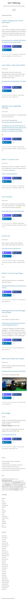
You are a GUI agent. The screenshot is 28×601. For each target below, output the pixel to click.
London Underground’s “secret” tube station (12, 21)
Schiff (24, 487)
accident (4, 479)
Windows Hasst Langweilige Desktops (11, 107)
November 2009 (5, 582)
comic (6, 262)
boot (13, 481)
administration (10, 479)
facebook (23, 482)
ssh (19, 488)
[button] (6, 46)
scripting (3, 488)
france (3, 484)
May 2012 (4, 557)
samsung (21, 486)
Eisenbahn (15, 54)
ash (15, 478)
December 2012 (5, 553)
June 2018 (4, 541)
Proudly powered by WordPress (8, 598)
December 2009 (5, 580)
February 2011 (5, 564)
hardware (4, 510)
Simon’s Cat (6, 236)
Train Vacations (7, 197)
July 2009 (4, 589)
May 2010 (4, 573)
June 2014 (4, 548)
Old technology (19, 347)
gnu (11, 484)
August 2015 (4, 546)
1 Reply (3, 277)
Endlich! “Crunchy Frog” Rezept (12, 273)
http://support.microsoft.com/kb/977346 (12, 122)
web (22, 489)
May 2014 (4, 550)
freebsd (7, 484)
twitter (3, 489)
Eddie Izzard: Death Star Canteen (13, 359)
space (8, 187)
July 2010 (4, 569)
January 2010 (4, 578)
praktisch (4, 521)
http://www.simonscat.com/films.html (11, 248)
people (3, 519)
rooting (15, 486)
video (14, 262)
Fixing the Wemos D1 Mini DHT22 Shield (10, 470)
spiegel (17, 488)
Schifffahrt (4, 523)
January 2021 (4, 537)
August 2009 (4, 587)
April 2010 (4, 575)
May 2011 (4, 562)
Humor (14, 95)
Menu (14, 9)
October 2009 (5, 584)
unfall (9, 489)
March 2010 (4, 576)
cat (10, 15)
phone (3, 487)
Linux (3, 514)
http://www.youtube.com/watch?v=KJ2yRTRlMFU (14, 371)
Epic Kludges (6, 413)
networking (4, 516)
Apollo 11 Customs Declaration (9, 173)
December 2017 (5, 544)
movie (15, 486)
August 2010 (4, 568)
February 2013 (5, 552)
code (3, 500)
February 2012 (5, 559)
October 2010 (5, 566)
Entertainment (21, 223)
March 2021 (4, 535)
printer (6, 486)
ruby (18, 487)
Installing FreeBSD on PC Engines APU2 (10, 466)
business (21, 481)
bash (17, 478)
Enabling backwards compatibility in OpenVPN (12, 464)
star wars (23, 402)
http (19, 484)
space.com (12, 170)
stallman (22, 488)
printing (9, 486)
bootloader (16, 481)
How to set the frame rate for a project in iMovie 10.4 (13, 468)
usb (13, 489)
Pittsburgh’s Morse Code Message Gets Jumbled (13, 311)
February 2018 (5, 543)
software (12, 488)
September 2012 (5, 555)
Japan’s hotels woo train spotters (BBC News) (13, 211)
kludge (9, 148)
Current (3, 502)
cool (5, 56)
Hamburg (15, 484)
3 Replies (4, 416)
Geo (3, 509)
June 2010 (4, 571)
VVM (20, 489)
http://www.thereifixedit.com (9, 434)
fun (8, 262)
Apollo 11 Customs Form (10, 159)
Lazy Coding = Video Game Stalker (13, 65)
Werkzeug (4, 527)
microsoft (14, 148)
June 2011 (4, 560)
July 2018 (4, 539)
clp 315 (3, 482)
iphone (3, 486)
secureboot (7, 488)
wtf (10, 187)
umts (6, 489)
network (20, 486)
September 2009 (5, 585)
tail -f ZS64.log (14, 3)
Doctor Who (9, 482)
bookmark (9, 225)
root (13, 486)
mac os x (11, 486)
